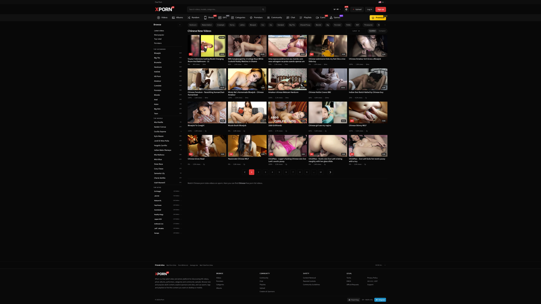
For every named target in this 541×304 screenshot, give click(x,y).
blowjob (253, 25)
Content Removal (309, 278)
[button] (386, 25)
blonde (318, 25)
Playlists (263, 284)
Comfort (372, 31)
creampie (220, 25)
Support (370, 284)
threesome (368, 25)
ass (271, 25)
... (313, 172)
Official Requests (353, 284)
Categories (220, 284)
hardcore (192, 25)
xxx (262, 25)
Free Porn (158, 2)
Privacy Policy (372, 278)
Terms (349, 278)
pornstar (337, 25)
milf (357, 25)
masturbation (207, 25)
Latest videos (159, 30)
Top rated (157, 39)
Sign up (381, 9)
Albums (219, 288)
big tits (292, 25)
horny (232, 25)
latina (242, 25)
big (328, 25)
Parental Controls (309, 281)
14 (321, 172)
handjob (281, 25)
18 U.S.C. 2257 (372, 281)
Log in (369, 9)
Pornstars (157, 43)
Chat (261, 281)
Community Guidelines (311, 284)
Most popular (159, 35)
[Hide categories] (180, 25)
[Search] (263, 9)
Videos (218, 278)
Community (264, 278)
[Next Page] (330, 172)
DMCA (349, 281)
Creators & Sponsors (267, 291)
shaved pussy (305, 25)
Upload (262, 288)
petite (348, 25)
